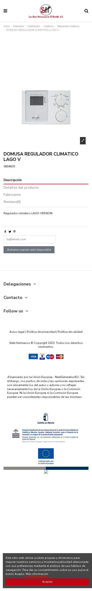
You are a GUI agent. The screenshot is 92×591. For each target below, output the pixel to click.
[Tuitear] (9, 232)
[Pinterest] (14, 232)
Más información (36, 574)
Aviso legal (17, 332)
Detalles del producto (21, 188)
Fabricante (12, 195)
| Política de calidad (69, 332)
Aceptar (47, 582)
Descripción (13, 180)
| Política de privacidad (40, 332)
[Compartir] (5, 232)
